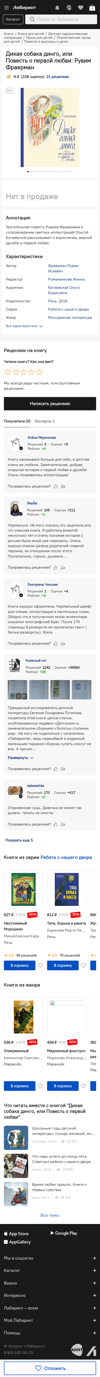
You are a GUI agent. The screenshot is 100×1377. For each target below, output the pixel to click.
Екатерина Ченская (43, 584)
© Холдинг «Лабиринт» (24, 1346)
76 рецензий (70, 955)
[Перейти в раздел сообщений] (57, 8)
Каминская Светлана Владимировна (23, 1058)
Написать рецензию (50, 403)
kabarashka (35, 786)
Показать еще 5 (19, 840)
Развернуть (18, 757)
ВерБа (32, 503)
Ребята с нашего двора (68, 309)
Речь (52, 301)
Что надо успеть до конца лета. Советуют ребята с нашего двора (61, 1159)
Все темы (50, 1215)
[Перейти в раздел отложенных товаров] (80, 8)
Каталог (13, 19)
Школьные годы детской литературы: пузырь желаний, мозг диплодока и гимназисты (63, 1131)
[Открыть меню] (6, 8)
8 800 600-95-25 (18, 1352)
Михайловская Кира (21, 936)
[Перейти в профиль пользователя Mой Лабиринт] (69, 8)
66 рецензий (27, 955)
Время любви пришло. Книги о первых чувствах (59, 1187)
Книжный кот (36, 660)
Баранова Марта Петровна (66, 930)
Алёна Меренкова (42, 438)
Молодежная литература (70, 317)
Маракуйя (12, 1064)
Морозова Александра (66, 1058)
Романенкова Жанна (66, 279)
